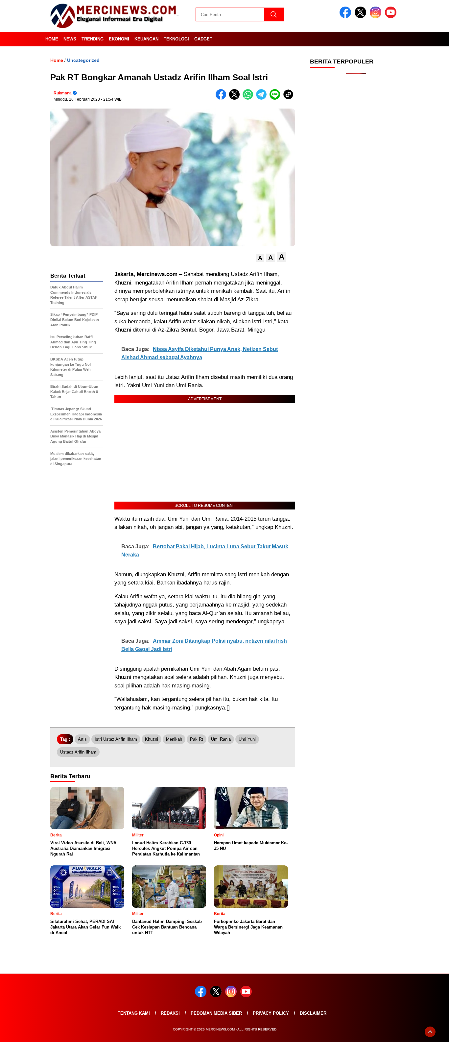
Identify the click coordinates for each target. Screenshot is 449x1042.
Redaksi (170, 1013)
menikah (174, 739)
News (69, 39)
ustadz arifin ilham (78, 752)
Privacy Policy (271, 1013)
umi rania (221, 739)
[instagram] (377, 16)
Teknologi (176, 39)
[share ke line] (276, 98)
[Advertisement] (356, 184)
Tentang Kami (134, 1013)
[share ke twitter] (236, 98)
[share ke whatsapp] (249, 98)
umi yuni (247, 739)
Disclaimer (313, 1013)
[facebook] (346, 16)
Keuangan (146, 39)
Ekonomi (119, 39)
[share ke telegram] (263, 98)
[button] (260, 258)
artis (82, 739)
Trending (93, 39)
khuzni (151, 739)
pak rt (196, 739)
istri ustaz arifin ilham (116, 739)
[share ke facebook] (222, 98)
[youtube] (392, 16)
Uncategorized (83, 60)
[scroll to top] (430, 1032)
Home (51, 39)
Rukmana (63, 93)
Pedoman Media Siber (216, 1013)
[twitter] (361, 16)
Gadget (203, 39)
